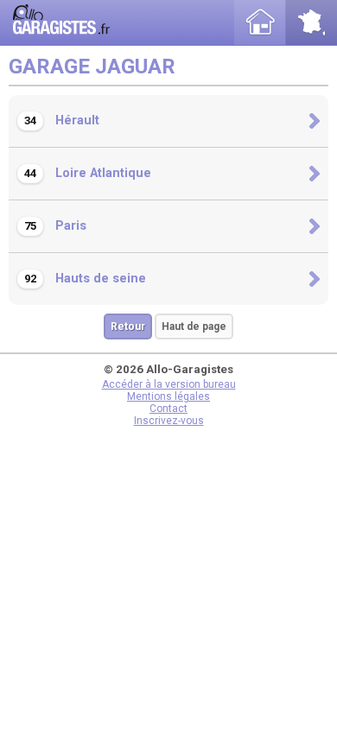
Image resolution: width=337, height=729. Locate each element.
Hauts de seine (85, 278)
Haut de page (194, 326)
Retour (128, 326)
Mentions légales (168, 396)
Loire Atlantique (87, 173)
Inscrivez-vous (169, 421)
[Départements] (311, 22)
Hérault (61, 120)
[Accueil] (260, 22)
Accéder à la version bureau (169, 384)
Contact (168, 409)
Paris (55, 226)
